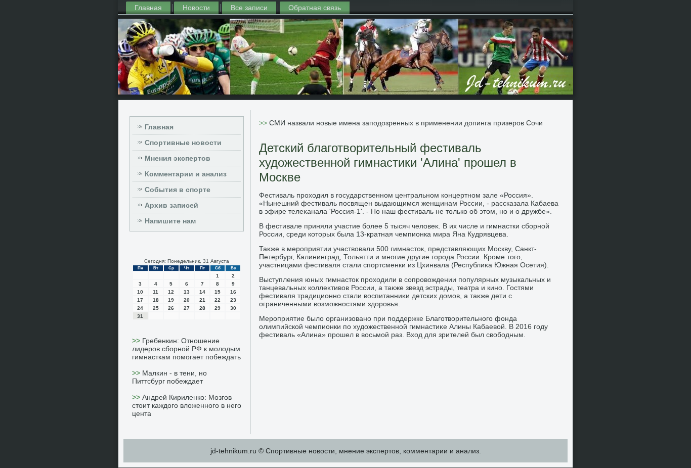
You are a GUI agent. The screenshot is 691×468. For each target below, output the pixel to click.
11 (155, 292)
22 (217, 300)
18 (156, 300)
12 (171, 292)
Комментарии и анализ (186, 174)
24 (140, 308)
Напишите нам (170, 221)
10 (140, 292)
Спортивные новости (183, 142)
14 (202, 292)
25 (156, 308)
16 (233, 292)
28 (202, 308)
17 (140, 300)
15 (217, 292)
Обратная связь (314, 8)
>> (137, 341)
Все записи (249, 8)
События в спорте (177, 189)
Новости (196, 8)
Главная (148, 8)
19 (171, 300)
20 (187, 300)
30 (233, 308)
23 (233, 300)
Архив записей (171, 205)
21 (202, 300)
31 (140, 316)
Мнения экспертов (177, 158)
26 (171, 308)
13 (187, 292)
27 (187, 308)
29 (217, 308)
